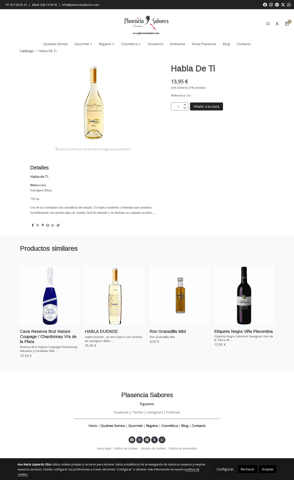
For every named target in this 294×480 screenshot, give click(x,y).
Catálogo (27, 51)
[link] (147, 23)
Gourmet (135, 425)
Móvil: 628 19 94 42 (44, 5)
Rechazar (248, 469)
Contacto (199, 425)
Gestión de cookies (153, 448)
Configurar (225, 469)
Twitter (137, 412)
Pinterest (173, 412)
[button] (83, 44)
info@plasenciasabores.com (81, 5)
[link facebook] (265, 4)
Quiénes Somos (113, 425)
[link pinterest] (277, 4)
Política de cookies (126, 448)
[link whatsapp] (289, 4)
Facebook (121, 412)
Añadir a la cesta (206, 106)
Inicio (93, 425)
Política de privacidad (182, 448)
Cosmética (170, 425)
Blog (184, 425)
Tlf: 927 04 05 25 (16, 5)
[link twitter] (283, 4)
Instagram (155, 412)
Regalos (151, 425)
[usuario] (277, 24)
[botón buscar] (268, 24)
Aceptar (268, 469)
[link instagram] (271, 4)
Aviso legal (104, 448)
